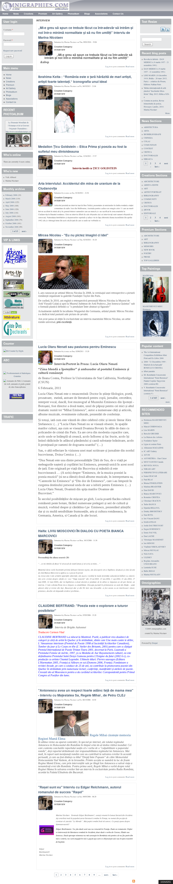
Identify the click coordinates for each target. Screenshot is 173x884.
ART (146, 188)
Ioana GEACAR (150, 476)
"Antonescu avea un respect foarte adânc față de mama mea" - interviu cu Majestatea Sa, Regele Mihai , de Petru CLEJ (85, 692)
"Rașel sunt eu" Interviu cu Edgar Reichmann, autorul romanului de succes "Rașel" (79, 789)
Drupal (154, 643)
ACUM (147, 454)
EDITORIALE (150, 213)
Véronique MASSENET (153, 539)
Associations (101, 13)
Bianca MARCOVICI (152, 493)
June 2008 (9, 209)
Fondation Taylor (150, 440)
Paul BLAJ (148, 479)
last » (115, 874)
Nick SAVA (148, 553)
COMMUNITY (150, 199)
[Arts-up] (13, 273)
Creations (28, 13)
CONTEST (148, 148)
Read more (130, 66)
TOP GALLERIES (151, 260)
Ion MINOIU (149, 543)
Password (8, 40)
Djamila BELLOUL (152, 507)
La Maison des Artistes (153, 437)
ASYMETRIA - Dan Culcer (155, 458)
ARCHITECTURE (151, 181)
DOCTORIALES (151, 155)
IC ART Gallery (150, 451)
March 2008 (10, 198)
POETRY (148, 253)
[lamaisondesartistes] (15, 256)
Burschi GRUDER (151, 433)
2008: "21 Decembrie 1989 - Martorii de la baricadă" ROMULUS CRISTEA (155, 364)
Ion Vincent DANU (152, 518)
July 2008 (9, 212)
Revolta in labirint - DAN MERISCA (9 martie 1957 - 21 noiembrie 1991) (156, 62)
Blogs (87, 13)
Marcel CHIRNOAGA (153, 426)
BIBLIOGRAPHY (151, 195)
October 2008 (10, 223)
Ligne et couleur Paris (152, 444)
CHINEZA (148, 137)
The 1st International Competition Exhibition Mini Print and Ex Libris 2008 (155, 355)
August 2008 (10, 216)
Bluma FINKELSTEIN (153, 483)
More (167, 113)
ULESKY (148, 557)
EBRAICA (148, 159)
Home (5, 13)
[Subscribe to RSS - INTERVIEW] (86, 881)
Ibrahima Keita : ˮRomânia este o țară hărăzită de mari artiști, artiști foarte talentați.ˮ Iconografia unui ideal (85, 79)
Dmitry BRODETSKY (153, 511)
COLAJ (147, 141)
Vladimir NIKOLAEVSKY (155, 546)
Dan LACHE (149, 536)
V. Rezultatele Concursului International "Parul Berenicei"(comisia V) (156, 390)
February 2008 (11, 195)
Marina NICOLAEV (152, 574)
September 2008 (11, 219)
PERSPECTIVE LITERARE (155, 472)
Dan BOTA (148, 514)
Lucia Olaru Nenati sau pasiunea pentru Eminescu (77, 346)
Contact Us (118, 13)
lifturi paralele (149, 371)
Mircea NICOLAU (151, 550)
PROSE (147, 256)
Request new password (12, 50)
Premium (42, 13)
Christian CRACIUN (152, 500)
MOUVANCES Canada (153, 461)
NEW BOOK (149, 249)
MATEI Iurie (148, 275)
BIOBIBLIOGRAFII (152, 134)
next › (106, 874)
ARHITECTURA (151, 127)
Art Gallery (57, 13)
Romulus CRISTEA (152, 497)
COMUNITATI (150, 144)
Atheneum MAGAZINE (153, 447)
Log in (108, 66)
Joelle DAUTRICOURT (153, 525)
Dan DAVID (149, 490)
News (16, 13)
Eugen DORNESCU (152, 529)
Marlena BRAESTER (152, 486)
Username (8, 29)
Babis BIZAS (149, 571)
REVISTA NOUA (151, 465)
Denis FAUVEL (150, 532)
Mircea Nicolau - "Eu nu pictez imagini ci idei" (73, 235)
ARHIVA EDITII (151, 185)
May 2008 (9, 205)
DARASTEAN (150, 522)
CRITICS (148, 202)
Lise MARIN (149, 430)
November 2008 (11, 226)
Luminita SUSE (150, 567)
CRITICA (148, 152)
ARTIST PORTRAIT (152, 192)
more (168, 402)
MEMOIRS (148, 246)
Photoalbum (73, 13)
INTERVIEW (59, 49)
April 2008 (9, 202)
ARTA (146, 130)
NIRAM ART (149, 469)
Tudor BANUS (150, 504)
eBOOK (147, 209)
